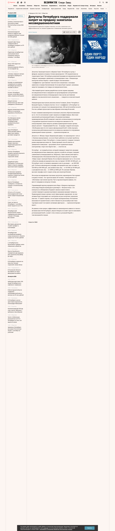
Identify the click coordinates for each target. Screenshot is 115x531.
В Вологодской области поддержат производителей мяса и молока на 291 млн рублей (16, 292)
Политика (29, 5)
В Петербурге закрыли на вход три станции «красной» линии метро (15, 263)
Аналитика (84, 8)
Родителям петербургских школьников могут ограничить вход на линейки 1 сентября (15, 54)
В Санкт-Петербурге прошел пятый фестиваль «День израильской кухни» (16, 94)
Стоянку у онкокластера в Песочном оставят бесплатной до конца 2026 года (15, 24)
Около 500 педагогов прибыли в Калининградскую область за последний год (16, 66)
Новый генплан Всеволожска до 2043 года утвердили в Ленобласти (15, 102)
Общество (37, 5)
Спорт (77, 8)
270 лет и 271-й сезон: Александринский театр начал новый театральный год (16, 194)
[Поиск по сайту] (103, 2)
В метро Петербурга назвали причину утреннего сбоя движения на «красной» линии (16, 154)
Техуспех (96, 8)
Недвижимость (53, 5)
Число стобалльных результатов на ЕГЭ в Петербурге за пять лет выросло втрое (15, 319)
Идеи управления (56, 8)
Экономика (22, 5)
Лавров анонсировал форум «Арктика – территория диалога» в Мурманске (15, 144)
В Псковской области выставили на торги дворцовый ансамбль (14, 271)
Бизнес (15, 5)
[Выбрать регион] (100, 2)
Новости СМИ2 (32, 222)
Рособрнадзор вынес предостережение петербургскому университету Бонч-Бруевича (14, 121)
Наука (102, 8)
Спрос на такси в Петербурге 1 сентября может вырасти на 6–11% (15, 204)
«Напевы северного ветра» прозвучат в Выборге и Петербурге (16, 75)
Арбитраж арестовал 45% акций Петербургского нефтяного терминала (15, 283)
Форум (69, 5)
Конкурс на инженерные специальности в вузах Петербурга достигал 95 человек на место (15, 85)
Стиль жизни (62, 5)
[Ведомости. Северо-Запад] (64, 2)
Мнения (99, 5)
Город (64, 8)
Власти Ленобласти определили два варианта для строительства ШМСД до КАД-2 (15, 254)
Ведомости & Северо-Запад (80, 5)
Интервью (93, 5)
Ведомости (11, 8)
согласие (45, 528)
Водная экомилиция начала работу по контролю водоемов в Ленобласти (16, 111)
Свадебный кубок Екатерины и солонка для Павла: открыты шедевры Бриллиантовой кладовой (15, 164)
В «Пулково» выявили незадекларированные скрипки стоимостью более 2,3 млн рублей (16, 174)
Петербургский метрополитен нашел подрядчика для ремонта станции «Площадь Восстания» (15, 214)
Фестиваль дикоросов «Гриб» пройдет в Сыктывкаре (14, 225)
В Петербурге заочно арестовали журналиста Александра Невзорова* (15, 301)
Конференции (45, 8)
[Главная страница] (50, 2)
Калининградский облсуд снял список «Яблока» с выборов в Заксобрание (15, 310)
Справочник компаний (22, 8)
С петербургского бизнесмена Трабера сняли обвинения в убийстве (16, 244)
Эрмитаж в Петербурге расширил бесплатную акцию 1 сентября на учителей (14, 330)
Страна (90, 8)
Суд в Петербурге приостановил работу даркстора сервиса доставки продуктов (14, 132)
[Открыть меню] (107, 2)
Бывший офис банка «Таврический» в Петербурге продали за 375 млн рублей (16, 44)
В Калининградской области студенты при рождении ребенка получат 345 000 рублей (16, 34)
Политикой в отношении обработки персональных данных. (56, 529)
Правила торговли (35, 8)
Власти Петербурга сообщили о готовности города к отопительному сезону (15, 184)
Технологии (44, 5)
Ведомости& (71, 8)
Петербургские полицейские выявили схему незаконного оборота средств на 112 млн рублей (16, 235)
